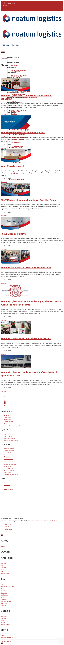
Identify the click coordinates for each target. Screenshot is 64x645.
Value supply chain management (12, 425)
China (2, 584)
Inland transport (8, 419)
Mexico (3, 569)
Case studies (7, 485)
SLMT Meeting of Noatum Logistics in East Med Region (29, 200)
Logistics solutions (13, 62)
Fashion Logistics (8, 454)
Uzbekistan (4, 603)
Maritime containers (19, 97)
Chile (2, 565)
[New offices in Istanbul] (16, 162)
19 (5, 401)
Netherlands (4, 616)
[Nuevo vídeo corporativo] (15, 229)
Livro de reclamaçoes (36, 521)
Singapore (4, 593)
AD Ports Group (6, 504)
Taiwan (3, 597)
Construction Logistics (9, 452)
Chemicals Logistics (9, 450)
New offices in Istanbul (12, 166)
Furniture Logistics (8, 459)
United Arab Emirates (7, 601)
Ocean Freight (7, 417)
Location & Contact (13, 77)
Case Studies (11, 72)
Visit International (6, 641)
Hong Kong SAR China (7, 586)
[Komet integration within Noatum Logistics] (16, 128)
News (9, 92)
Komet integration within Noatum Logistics (23, 132)
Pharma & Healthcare (17, 179)
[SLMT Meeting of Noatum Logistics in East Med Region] (15, 195)
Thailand (3, 599)
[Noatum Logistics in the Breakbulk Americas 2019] (15, 263)
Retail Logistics (7, 472)
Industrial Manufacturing (10, 464)
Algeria (3, 546)
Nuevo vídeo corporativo (13, 234)
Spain (2, 620)
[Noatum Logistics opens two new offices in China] (16, 334)
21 (5, 405)
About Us (6, 483)
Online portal (12, 508)
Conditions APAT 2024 (50, 521)
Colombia (3, 567)
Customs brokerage (8, 421)
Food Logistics (7, 457)
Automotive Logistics (9, 448)
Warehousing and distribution (11, 423)
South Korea (4, 595)
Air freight (6, 415)
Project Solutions (8, 436)
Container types (15, 92)
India (2, 588)
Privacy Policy (8, 524)
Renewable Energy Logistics (11, 474)
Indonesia (3, 591)
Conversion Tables (16, 147)
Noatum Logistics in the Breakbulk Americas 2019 (26, 267)
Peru (2, 571)
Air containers (18, 142)
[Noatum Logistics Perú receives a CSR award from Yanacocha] (15, 91)
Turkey (3, 622)
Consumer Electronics (9, 461)
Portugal (3, 618)
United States (5, 573)
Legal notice (7, 526)
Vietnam (3, 605)
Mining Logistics (8, 466)
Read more (4, 114)
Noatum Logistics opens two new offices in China (26, 338)
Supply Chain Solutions (18, 70)
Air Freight (14, 65)
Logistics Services (13, 57)
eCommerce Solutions (9, 438)
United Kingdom (5, 624)
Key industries (11, 67)
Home (3, 58)
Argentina (3, 563)
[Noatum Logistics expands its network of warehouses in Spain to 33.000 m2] (16, 367)
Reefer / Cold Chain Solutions (20, 129)
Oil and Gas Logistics (9, 468)
